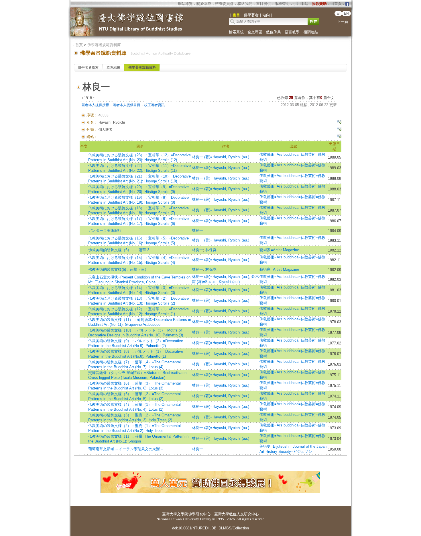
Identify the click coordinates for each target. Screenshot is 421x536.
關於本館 (203, 3)
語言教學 (292, 32)
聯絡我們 (244, 3)
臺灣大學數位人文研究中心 (236, 514)
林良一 (197, 230)
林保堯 (211, 250)
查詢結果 (113, 67)
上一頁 (342, 22)
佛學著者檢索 (88, 67)
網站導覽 (185, 3)
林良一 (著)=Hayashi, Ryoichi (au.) (220, 157)
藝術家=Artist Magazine (279, 250)
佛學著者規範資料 (142, 67)
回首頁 (336, 3)
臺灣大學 (169, 514)
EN (346, 13)
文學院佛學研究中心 (193, 514)
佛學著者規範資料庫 (104, 45)
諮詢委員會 (224, 3)
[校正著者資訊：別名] (339, 122)
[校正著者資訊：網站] (339, 137)
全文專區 (254, 32)
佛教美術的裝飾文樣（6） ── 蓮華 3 (118, 250)
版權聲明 (282, 3)
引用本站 (300, 3)
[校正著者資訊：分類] (339, 130)
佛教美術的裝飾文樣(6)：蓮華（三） (118, 269)
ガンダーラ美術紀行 (105, 230)
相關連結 (310, 32)
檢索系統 (236, 32)
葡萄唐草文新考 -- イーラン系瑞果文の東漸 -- (125, 449)
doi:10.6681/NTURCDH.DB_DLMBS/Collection (210, 528)
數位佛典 (273, 32)
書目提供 (263, 3)
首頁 (79, 45)
